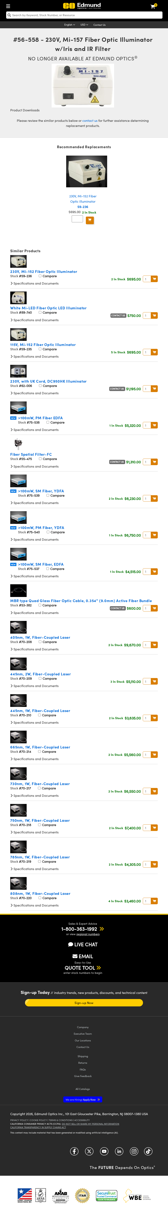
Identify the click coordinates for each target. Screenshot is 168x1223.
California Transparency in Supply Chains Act (38, 1127)
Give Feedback (83, 1076)
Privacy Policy (19, 1120)
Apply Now (81, 1099)
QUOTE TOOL (80, 967)
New (13, 418)
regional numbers (88, 934)
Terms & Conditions (61, 1120)
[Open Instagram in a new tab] (134, 1153)
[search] (84, 15)
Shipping (83, 1056)
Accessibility (82, 1120)
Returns (82, 1062)
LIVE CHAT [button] (86, 944)
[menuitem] (9, 5)
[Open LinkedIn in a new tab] (119, 1153)
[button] (79, 928)
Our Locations (83, 1040)
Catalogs (83, 1089)
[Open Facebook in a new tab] (74, 1153)
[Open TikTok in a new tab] (148, 1153)
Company (83, 1027)
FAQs (83, 1069)
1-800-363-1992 (79, 928)
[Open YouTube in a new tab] (104, 1153)
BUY (154, 279)
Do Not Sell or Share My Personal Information (90, 1123)
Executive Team (83, 1033)
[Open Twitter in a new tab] (89, 1153)
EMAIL (86, 956)
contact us (90, 120)
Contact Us (99, 24)
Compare (49, 276)
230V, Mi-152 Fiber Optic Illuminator (82, 201)
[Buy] (90, 220)
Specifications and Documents (36, 283)
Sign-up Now (84, 1003)
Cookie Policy (38, 1120)
